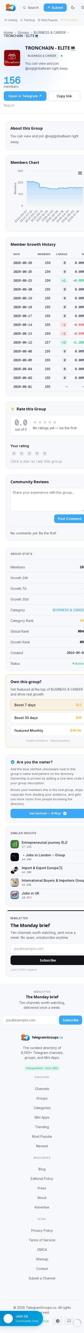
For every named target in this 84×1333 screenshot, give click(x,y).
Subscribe (70, 1020)
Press (42, 1188)
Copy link (64, 96)
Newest (42, 1146)
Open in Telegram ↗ (25, 96)
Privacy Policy (42, 1230)
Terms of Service (42, 1240)
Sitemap (42, 1259)
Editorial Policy (42, 1179)
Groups (23, 32)
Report (9, 105)
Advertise (42, 1207)
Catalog (12, 20)
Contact (42, 1269)
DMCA (42, 1250)
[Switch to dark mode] (73, 7)
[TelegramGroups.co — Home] (11, 7)
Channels (42, 1089)
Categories (42, 1108)
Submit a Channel (42, 1278)
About (41, 1198)
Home (8, 32)
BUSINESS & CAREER (50, 32)
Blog (42, 1169)
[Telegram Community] (69, 1321)
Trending (29, 20)
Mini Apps (42, 1117)
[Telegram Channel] (58, 1321)
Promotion (71, 20)
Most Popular (49, 20)
